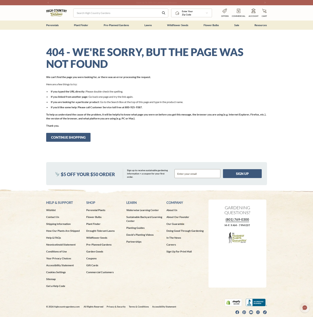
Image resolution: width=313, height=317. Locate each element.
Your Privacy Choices (58, 258)
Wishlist (51, 210)
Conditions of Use (56, 251)
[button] (264, 12)
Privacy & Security (116, 306)
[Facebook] (237, 312)
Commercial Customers (100, 272)
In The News (173, 237)
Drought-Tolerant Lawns (100, 230)
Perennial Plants (95, 210)
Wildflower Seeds (96, 237)
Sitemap (51, 279)
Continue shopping (68, 137)
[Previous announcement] (48, 3)
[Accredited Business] (256, 302)
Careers (171, 244)
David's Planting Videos (140, 234)
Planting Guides (135, 227)
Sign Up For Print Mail (179, 251)
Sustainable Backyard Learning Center (144, 218)
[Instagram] (258, 312)
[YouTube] (251, 312)
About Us (171, 210)
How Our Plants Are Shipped (63, 230)
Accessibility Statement (60, 265)
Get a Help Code (55, 285)
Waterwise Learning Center (142, 210)
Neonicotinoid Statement (61, 244)
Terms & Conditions (139, 306)
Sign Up (242, 174)
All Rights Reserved (93, 306)
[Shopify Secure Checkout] (233, 302)
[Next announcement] (265, 3)
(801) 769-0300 (237, 219)
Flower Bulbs (94, 216)
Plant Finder (93, 223)
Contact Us (52, 216)
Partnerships (133, 241)
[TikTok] (265, 312)
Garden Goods (94, 251)
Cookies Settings (56, 272)
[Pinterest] (244, 312)
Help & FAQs (53, 237)
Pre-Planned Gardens (99, 244)
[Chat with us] (305, 308)
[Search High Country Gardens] (163, 13)
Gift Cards (92, 265)
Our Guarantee (175, 223)
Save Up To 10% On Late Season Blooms (156, 2)
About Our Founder (177, 216)
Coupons (91, 258)
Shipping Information (58, 223)
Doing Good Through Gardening (185, 230)
